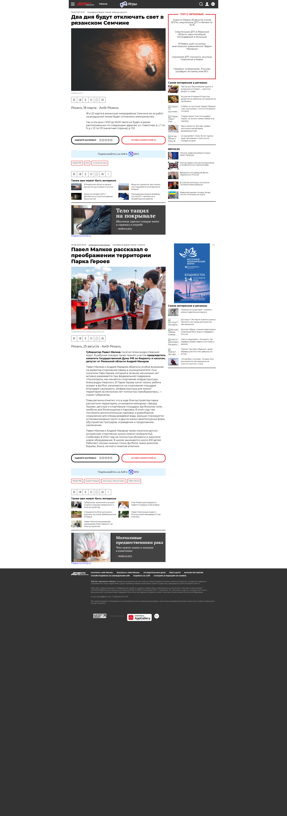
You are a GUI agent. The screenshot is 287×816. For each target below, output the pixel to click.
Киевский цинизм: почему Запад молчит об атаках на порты (195, 193)
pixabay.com (77, 93)
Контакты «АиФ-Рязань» (102, 573)
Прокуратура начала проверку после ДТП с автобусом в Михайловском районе (145, 196)
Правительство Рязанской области (87, 331)
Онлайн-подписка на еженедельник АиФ (110, 576)
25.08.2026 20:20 (78, 245)
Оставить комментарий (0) (143, 140)
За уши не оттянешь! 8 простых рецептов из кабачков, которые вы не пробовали (198, 98)
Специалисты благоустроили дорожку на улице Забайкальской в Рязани (100, 514)
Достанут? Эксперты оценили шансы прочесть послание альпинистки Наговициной (198, 321)
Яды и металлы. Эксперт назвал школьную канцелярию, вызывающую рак (195, 128)
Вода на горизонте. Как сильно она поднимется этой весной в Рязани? (145, 186)
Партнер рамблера (117, 616)
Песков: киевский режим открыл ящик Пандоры (195, 154)
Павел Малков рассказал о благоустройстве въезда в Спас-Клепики (146, 514)
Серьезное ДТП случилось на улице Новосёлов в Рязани (192, 58)
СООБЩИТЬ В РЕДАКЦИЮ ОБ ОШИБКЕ (170, 576)
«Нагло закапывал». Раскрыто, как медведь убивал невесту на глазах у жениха (197, 341)
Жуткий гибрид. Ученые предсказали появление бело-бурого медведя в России (198, 331)
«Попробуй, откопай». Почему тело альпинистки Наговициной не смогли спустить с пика (197, 361)
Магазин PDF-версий (193, 573)
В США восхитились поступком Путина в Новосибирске (194, 184)
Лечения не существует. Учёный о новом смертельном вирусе (196, 311)
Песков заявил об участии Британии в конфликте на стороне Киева (197, 164)
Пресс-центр (175, 573)
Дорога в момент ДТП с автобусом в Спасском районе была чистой (98, 196)
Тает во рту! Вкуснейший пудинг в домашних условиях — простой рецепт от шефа (197, 88)
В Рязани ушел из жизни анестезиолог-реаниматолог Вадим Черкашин (192, 46)
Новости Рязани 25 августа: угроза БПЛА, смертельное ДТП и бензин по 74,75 (192, 22)
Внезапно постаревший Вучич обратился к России (194, 174)
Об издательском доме (154, 573)
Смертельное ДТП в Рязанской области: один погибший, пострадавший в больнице (192, 34)
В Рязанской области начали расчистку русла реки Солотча (98, 185)
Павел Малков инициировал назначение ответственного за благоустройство (98, 523)
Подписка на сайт (141, 576)
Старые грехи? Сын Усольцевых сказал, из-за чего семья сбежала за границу (197, 118)
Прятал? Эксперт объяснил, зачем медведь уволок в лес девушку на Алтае (197, 351)
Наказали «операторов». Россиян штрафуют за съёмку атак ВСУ (192, 70)
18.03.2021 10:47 (78, 12)
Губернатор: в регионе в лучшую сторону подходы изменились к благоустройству (99, 504)
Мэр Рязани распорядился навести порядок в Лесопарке (145, 503)
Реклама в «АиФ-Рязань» (128, 573)
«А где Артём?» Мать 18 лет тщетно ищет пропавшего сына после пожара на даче (197, 138)
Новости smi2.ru (81, 235)
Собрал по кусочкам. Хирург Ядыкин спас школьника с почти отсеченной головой (198, 108)
